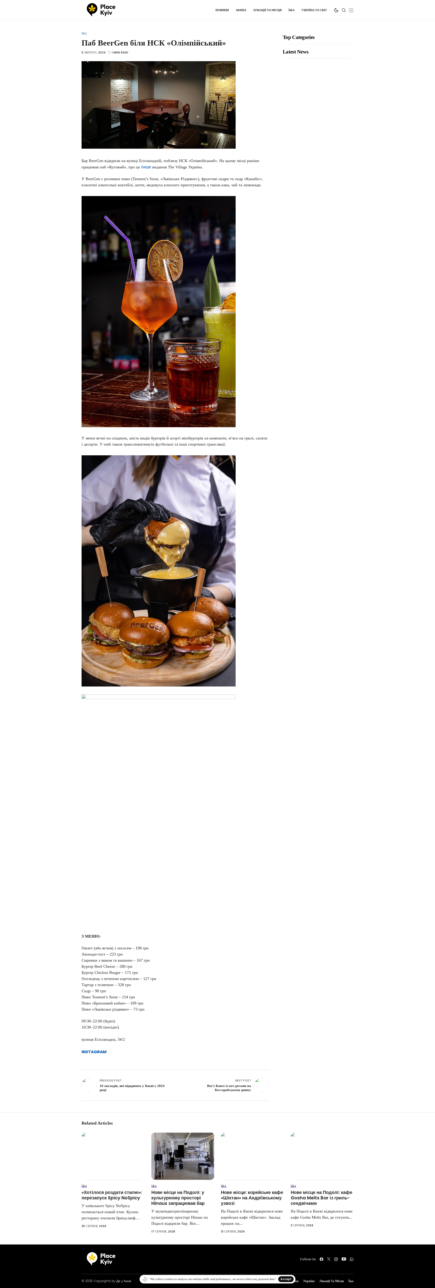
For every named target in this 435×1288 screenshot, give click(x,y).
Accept (285, 1279)
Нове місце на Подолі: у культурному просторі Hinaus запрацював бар (178, 1197)
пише (146, 167)
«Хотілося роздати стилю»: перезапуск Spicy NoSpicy (112, 1195)
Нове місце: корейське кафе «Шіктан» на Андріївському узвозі (252, 1197)
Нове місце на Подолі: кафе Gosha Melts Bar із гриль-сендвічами (321, 1197)
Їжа (84, 33)
